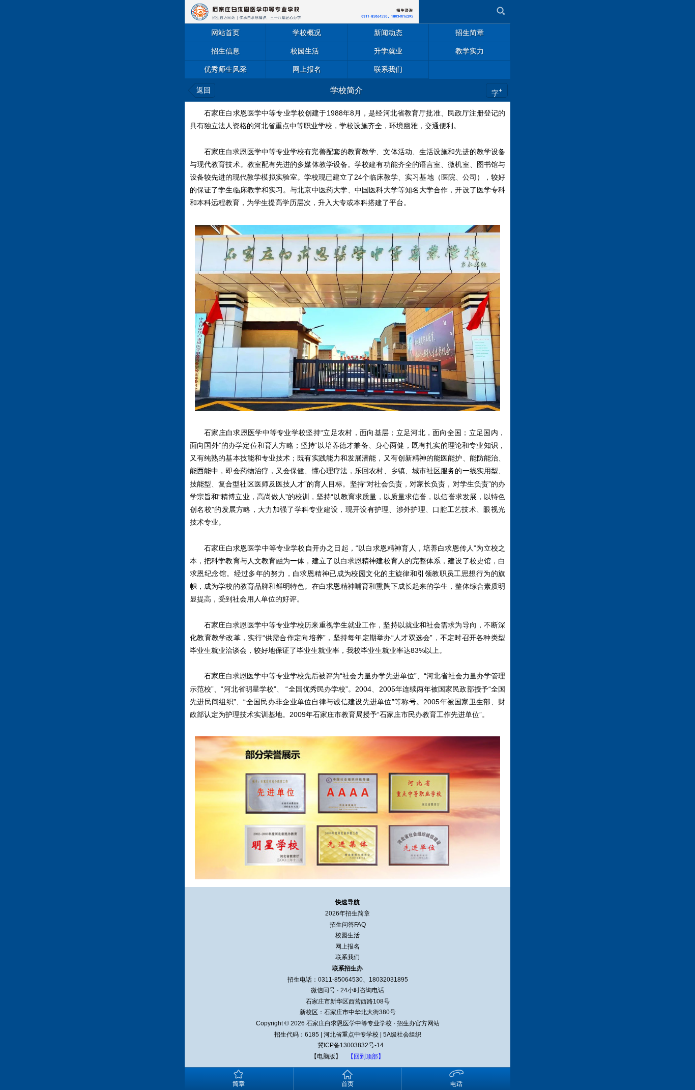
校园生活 (347, 935)
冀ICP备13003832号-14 (350, 1045)
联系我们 (347, 957)
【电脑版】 (326, 1056)
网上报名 (347, 946)
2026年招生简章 (347, 913)
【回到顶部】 (365, 1056)
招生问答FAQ (348, 924)
